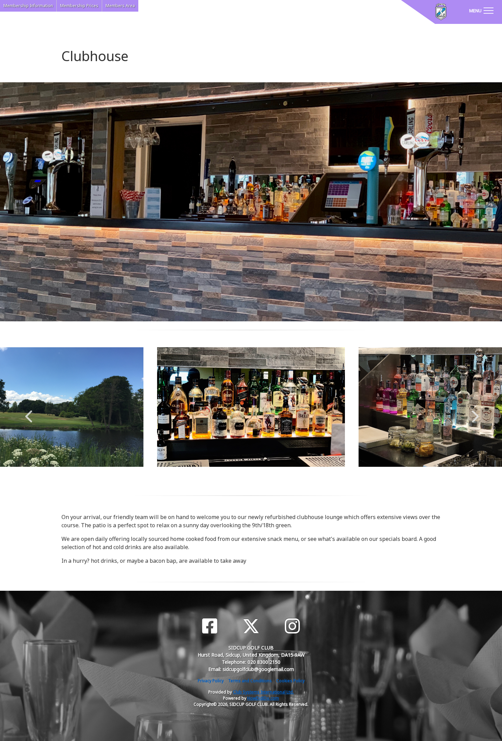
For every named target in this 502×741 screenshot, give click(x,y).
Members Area (120, 6)
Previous (28, 412)
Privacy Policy (211, 681)
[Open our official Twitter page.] (251, 626)
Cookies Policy (290, 681)
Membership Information (28, 6)
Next (473, 412)
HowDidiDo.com (263, 698)
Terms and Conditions (250, 681)
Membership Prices (79, 6)
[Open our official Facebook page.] (209, 626)
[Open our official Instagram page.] (292, 626)
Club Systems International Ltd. (263, 692)
